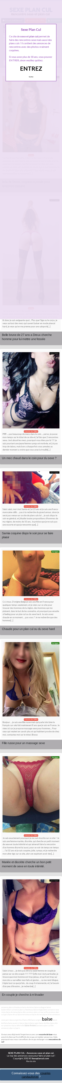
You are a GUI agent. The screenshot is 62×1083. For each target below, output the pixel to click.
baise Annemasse (25, 1014)
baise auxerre (14, 1023)
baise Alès (22, 1012)
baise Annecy (37, 1014)
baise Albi (27, 1020)
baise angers (36, 1020)
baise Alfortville (18, 1025)
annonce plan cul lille (45, 1025)
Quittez (31, 77)
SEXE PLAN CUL (16, 1053)
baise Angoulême (41, 1010)
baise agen (34, 1023)
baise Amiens (30, 1025)
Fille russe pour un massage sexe (23, 743)
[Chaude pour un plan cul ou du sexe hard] (31, 574)
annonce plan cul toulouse (11, 1007)
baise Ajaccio (25, 1023)
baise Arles (47, 1014)
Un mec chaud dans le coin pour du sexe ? (29, 458)
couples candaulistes (36, 1075)
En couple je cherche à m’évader (23, 994)
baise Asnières (28, 1007)
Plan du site (31, 1061)
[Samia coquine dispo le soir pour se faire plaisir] (31, 488)
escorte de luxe (45, 1034)
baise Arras (12, 1014)
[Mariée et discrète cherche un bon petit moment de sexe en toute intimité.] (31, 795)
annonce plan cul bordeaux (22, 1010)
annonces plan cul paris (10, 1028)
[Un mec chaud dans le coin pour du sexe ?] (31, 391)
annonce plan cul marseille (37, 1012)
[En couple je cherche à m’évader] (31, 923)
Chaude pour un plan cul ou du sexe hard (28, 629)
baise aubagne (40, 1007)
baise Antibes (44, 1023)
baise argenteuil (16, 1020)
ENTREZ (31, 68)
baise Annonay (12, 1012)
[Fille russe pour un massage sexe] (31, 680)
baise (47, 1019)
